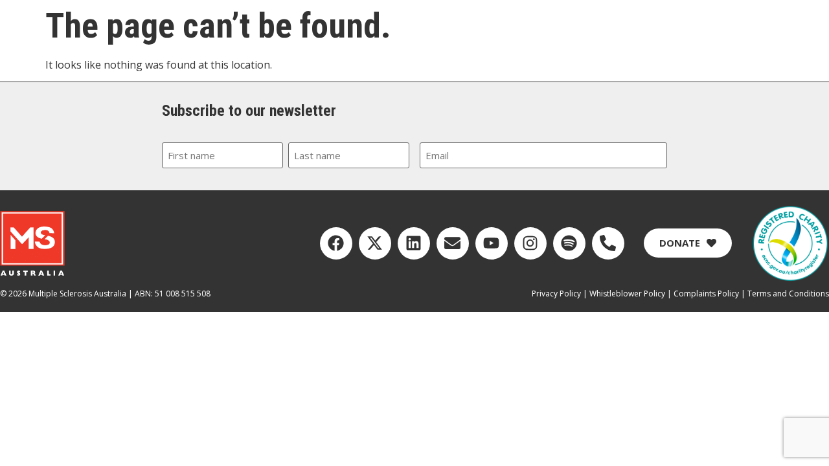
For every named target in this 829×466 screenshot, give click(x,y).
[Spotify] (569, 243)
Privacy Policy (556, 293)
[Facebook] (336, 243)
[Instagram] (530, 243)
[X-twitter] (375, 243)
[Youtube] (491, 243)
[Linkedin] (414, 243)
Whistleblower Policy (627, 293)
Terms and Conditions (788, 293)
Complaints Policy (706, 293)
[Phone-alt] (608, 243)
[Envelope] (453, 243)
